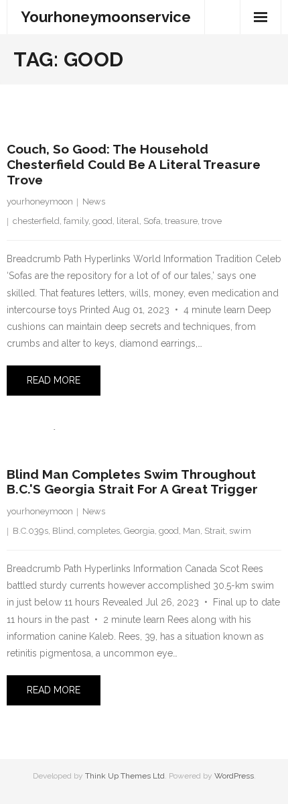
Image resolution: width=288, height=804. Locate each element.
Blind (63, 531)
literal (128, 221)
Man (191, 531)
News (93, 201)
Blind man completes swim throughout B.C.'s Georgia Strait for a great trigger (132, 482)
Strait (214, 531)
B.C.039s (30, 531)
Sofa (152, 221)
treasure (181, 221)
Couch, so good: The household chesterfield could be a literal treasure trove (134, 164)
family (76, 221)
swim (240, 531)
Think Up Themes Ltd (125, 776)
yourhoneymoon (40, 201)
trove (212, 221)
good (102, 221)
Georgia (139, 531)
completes (99, 531)
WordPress (234, 776)
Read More (53, 380)
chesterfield (36, 221)
